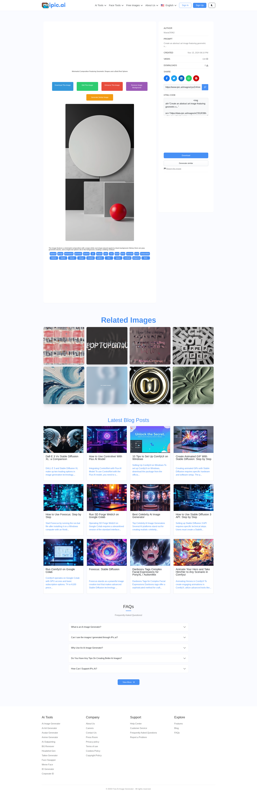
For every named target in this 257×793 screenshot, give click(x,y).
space (118, 258)
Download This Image (63, 85)
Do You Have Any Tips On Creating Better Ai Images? (96, 658)
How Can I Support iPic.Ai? (84, 669)
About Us (90, 724)
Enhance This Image (112, 85)
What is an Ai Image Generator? (86, 627)
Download (186, 155)
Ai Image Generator (51, 724)
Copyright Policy (94, 755)
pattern (99, 258)
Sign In (185, 5)
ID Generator (48, 769)
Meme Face (47, 764)
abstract (53, 254)
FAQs (177, 733)
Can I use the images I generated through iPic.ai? (94, 637)
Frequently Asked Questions (143, 733)
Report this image (173, 169)
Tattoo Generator (50, 755)
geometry (78, 254)
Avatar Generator (50, 733)
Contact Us (91, 733)
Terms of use (92, 746)
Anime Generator (50, 737)
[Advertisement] (100, 45)
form (145, 258)
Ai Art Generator (49, 728)
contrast (127, 258)
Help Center (136, 724)
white (123, 254)
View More (127, 682)
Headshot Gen (49, 751)
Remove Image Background (136, 86)
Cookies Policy (93, 751)
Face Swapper (49, 760)
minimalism (69, 254)
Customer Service (138, 728)
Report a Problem (138, 737)
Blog (176, 728)
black (117, 254)
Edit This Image (87, 85)
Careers (90, 728)
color (105, 254)
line (109, 258)
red (111, 254)
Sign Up (200, 5)
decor (72, 258)
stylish (63, 258)
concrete (130, 254)
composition (145, 254)
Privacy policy (92, 742)
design (60, 254)
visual (81, 258)
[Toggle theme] (212, 5)
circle (137, 254)
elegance (136, 258)
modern (86, 254)
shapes (99, 254)
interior (53, 258)
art (93, 254)
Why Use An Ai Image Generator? (87, 648)
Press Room (92, 737)
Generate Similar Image (99, 97)
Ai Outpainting (48, 742)
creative (90, 258)
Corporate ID (48, 774)
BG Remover (48, 746)
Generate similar (186, 163)
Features (178, 724)
